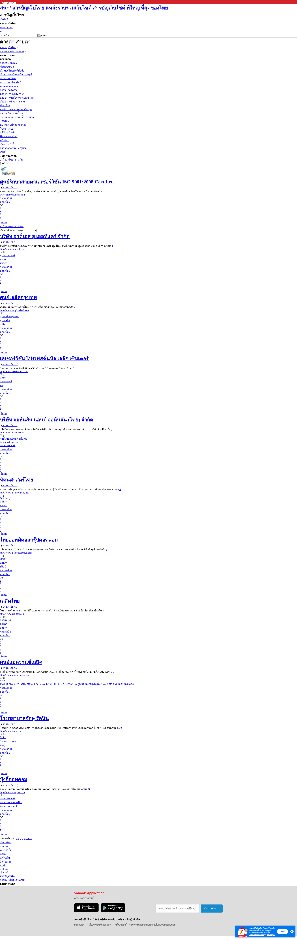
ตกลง (282, 931)
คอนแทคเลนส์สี (8, 806)
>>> (29, 838)
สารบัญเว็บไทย (8, 47)
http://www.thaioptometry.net (14, 492)
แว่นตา (4, 501)
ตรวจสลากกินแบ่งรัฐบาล (13, 148)
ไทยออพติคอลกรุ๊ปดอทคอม (29, 540)
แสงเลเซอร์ (6, 381)
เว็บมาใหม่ (5, 842)
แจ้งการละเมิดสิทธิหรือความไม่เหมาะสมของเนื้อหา (153, 925)
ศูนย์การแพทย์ (7, 255)
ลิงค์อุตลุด (5, 861)
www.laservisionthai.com (12, 194)
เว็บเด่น (4, 846)
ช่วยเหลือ (5, 872)
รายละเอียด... (9, 187)
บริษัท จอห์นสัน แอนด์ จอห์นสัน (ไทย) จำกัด (46, 419)
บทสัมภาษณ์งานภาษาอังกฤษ (16, 109)
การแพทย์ (5, 620)
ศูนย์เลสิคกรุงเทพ (18, 297)
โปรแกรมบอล (7, 128)
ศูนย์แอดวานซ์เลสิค (21, 662)
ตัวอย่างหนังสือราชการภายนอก (17, 97)
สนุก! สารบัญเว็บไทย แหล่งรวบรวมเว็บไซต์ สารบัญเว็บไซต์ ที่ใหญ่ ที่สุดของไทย (84, 8)
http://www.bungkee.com (12, 792)
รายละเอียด (6, 198)
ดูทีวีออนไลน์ (7, 132)
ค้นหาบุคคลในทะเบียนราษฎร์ (16, 74)
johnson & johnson (9, 442)
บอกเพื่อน (5, 202)
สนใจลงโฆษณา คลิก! (12, 159)
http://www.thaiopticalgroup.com (16, 552)
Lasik (2, 680)
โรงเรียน (4, 121)
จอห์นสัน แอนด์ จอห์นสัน (13, 438)
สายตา (3, 263)
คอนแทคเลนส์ (7, 445)
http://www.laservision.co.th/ (14, 371)
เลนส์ (3, 559)
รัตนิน (3, 737)
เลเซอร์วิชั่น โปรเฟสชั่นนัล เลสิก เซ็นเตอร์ (44, 358)
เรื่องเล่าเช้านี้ (7, 144)
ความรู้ (4, 31)
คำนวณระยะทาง (9, 86)
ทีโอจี (3, 566)
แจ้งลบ (3, 854)
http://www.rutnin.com (11, 731)
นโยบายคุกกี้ (271, 935)
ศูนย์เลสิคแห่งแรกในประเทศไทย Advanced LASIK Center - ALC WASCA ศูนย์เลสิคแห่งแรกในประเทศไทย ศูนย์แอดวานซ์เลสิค (67, 684)
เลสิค (3, 324)
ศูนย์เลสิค (5, 320)
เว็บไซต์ (4, 19)
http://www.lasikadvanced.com (15, 675)
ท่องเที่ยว (5, 105)
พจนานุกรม (6, 27)
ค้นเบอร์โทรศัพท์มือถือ (12, 70)
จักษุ (2, 745)
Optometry (5, 498)
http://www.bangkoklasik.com (14, 310)
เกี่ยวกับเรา (79, 925)
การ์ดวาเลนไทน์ (8, 63)
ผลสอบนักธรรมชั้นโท (11, 113)
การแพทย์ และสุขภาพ (12, 51)
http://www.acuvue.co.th (12, 432)
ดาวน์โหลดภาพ (8, 90)
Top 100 (4, 868)
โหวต (4, 222)
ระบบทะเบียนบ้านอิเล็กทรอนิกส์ (17, 117)
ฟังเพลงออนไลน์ (8, 136)
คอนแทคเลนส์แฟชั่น (11, 802)
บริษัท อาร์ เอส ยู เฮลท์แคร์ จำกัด (35, 236)
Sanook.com (9, 2)
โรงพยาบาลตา (8, 741)
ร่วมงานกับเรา (211, 909)
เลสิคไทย (10, 601)
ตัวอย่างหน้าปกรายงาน (12, 101)
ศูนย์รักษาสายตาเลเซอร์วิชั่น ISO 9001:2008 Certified (57, 182)
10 (89, 789)
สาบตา (3, 627)
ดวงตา (3, 259)
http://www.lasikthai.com (12, 614)
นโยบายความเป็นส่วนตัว (256, 935)
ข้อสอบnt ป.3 (7, 66)
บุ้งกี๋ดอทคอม (13, 779)
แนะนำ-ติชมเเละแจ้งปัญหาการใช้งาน (177, 909)
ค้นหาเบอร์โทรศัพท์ (10, 82)
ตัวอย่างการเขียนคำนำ (12, 94)
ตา (1, 385)
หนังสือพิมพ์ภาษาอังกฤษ (13, 125)
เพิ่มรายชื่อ (6, 850)
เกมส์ (3, 152)
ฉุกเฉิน (3, 865)
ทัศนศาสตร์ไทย (16, 480)
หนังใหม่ (4, 140)
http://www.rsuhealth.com (12, 249)
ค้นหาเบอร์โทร (8, 78)
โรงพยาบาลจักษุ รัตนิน (24, 718)
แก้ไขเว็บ (5, 857)
